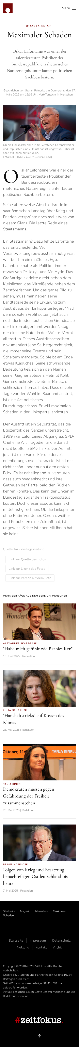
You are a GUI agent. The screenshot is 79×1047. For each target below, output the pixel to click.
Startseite (16, 940)
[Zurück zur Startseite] (8, 8)
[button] (69, 8)
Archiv (57, 947)
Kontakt (41, 947)
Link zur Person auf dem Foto (30, 578)
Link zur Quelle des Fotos (27, 559)
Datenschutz (61, 940)
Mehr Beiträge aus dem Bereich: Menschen (35, 595)
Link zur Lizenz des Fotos (27, 568)
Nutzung (23, 947)
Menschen (66, 95)
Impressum (38, 940)
